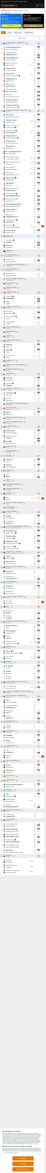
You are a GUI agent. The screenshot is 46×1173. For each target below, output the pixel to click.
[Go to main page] (11, 5)
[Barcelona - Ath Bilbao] (22, 246)
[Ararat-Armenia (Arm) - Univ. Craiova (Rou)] (22, 48)
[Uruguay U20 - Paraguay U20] (22, 815)
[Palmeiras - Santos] (22, 345)
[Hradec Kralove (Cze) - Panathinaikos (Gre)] (22, 157)
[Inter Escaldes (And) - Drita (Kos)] (22, 163)
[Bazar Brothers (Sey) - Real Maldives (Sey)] (22, 835)
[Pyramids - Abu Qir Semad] (22, 442)
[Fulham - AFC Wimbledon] (22, 466)
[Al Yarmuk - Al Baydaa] (22, 860)
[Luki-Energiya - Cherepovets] (22, 631)
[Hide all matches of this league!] (42, 43)
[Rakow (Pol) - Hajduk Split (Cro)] (22, 173)
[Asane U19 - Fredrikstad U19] (22, 572)
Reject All (23, 1164)
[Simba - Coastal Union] (22, 741)
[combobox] (22, 38)
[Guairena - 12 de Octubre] (22, 587)
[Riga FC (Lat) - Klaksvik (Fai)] (22, 178)
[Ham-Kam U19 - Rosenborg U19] (22, 577)
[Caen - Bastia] (22, 475)
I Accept (23, 1158)
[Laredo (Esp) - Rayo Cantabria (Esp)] (22, 840)
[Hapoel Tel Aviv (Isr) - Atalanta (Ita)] (22, 189)
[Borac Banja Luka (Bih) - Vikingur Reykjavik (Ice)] (22, 205)
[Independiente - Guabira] (22, 322)
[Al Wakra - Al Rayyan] (22, 617)
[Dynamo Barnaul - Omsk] (22, 626)
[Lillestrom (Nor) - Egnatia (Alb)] (22, 64)
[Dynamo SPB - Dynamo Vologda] (22, 642)
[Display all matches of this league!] (42, 251)
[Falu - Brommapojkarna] (22, 701)
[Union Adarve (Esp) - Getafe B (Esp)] (22, 825)
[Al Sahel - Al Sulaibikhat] (22, 517)
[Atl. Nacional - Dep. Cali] (22, 394)
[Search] (37, 5)
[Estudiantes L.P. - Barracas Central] (22, 274)
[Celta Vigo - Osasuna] (22, 241)
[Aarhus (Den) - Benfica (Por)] (22, 85)
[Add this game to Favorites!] (1, 48)
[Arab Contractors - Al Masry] (22, 437)
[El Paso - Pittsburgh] (22, 766)
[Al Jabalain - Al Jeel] (22, 667)
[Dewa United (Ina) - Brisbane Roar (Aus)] (22, 830)
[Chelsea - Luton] (22, 460)
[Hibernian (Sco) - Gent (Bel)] (22, 221)
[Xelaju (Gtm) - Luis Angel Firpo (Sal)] (22, 547)
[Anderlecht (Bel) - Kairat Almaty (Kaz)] (22, 100)
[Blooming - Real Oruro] (22, 312)
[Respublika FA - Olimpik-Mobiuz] (22, 800)
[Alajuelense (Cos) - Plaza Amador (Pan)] (22, 542)
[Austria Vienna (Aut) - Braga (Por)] (22, 200)
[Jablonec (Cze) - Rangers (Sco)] (22, 121)
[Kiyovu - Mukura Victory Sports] (22, 652)
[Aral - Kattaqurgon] (22, 795)
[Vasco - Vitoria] (22, 351)
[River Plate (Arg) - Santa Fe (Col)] (22, 687)
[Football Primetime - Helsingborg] (22, 706)
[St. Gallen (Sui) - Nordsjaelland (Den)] (22, 194)
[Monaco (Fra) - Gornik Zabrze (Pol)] (22, 142)
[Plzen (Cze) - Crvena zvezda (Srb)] (22, 74)
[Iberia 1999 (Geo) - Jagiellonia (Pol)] (22, 53)
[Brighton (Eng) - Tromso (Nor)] (22, 210)
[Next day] (42, 38)
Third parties (35, 1143)
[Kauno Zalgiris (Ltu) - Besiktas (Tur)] (22, 58)
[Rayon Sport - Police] (22, 657)
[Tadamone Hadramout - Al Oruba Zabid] (22, 871)
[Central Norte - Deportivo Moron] (22, 260)
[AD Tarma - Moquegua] (22, 602)
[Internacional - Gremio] (22, 356)
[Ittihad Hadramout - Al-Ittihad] (22, 866)
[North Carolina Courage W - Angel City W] (22, 785)
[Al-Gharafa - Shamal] (22, 611)
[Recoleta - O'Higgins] (22, 384)
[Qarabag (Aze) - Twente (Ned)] (22, 131)
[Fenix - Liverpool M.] (22, 751)
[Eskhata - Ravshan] (22, 726)
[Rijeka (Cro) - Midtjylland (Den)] (22, 215)
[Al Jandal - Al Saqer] (22, 677)
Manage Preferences (23, 1169)
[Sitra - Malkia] (22, 302)
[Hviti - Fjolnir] (22, 498)
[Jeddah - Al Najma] (22, 672)
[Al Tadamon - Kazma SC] (22, 522)
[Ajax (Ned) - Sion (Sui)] (22, 184)
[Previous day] (2, 38)
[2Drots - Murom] (22, 637)
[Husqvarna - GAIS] (22, 711)
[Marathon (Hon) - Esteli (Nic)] (22, 537)
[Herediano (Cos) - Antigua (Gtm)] (22, 531)
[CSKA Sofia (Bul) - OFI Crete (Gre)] (22, 90)
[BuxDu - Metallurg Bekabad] (22, 805)
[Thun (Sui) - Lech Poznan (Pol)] (22, 95)
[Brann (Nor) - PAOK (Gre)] (22, 147)
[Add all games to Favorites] (1, 43)
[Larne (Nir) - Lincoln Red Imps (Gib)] (22, 226)
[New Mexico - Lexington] (22, 771)
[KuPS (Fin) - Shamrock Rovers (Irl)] (22, 115)
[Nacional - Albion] (22, 756)
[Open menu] (42, 5)
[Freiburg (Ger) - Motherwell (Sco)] (22, 136)
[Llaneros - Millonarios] (22, 399)
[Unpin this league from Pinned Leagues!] (26, 43)
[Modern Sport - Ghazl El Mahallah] (22, 431)
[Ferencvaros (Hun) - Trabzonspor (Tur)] (22, 106)
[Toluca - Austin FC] (22, 557)
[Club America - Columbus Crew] (22, 562)
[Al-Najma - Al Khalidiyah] (22, 297)
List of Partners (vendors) (10, 1153)
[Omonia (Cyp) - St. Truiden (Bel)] (22, 69)
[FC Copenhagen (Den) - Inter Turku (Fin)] (22, 152)
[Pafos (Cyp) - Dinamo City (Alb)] (22, 168)
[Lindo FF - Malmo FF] (22, 717)
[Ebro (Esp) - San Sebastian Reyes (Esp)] (22, 851)
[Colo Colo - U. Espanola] (22, 379)
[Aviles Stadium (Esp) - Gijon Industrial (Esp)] (22, 846)
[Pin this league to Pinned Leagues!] (13, 251)
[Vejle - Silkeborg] (22, 413)
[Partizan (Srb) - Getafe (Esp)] (22, 231)
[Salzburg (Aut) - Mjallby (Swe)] (22, 79)
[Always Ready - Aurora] (22, 317)
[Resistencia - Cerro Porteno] (22, 592)
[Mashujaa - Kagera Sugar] (22, 736)
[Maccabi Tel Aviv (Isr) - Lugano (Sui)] (22, 126)
